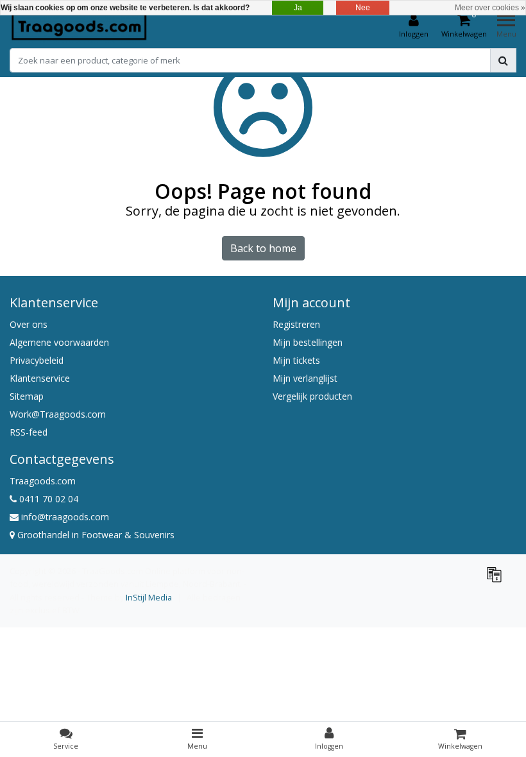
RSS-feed (28, 432)
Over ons (28, 324)
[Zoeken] (503, 60)
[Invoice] (497, 580)
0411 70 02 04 (47, 499)
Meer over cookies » (490, 7)
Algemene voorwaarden (59, 342)
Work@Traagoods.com (58, 414)
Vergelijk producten (312, 396)
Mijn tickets (296, 360)
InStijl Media (149, 597)
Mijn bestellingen (308, 342)
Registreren (296, 324)
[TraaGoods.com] (79, 26)
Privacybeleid (37, 360)
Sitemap (27, 396)
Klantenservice (40, 378)
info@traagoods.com (65, 517)
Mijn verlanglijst (305, 378)
